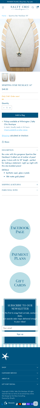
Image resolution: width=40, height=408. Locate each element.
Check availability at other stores (15, 130)
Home (4, 15)
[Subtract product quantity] (4, 108)
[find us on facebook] (19, 229)
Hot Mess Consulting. (18, 396)
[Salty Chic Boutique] (20, 7)
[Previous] (3, 1)
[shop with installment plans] (19, 255)
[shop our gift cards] (19, 282)
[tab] (20, 173)
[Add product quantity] (10, 108)
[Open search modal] (33, 7)
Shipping (5, 135)
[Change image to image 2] (12, 77)
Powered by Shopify (8, 398)
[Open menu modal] (3, 7)
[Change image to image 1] (5, 77)
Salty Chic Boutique (21, 391)
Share (7, 142)
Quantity (5, 103)
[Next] (37, 1)
